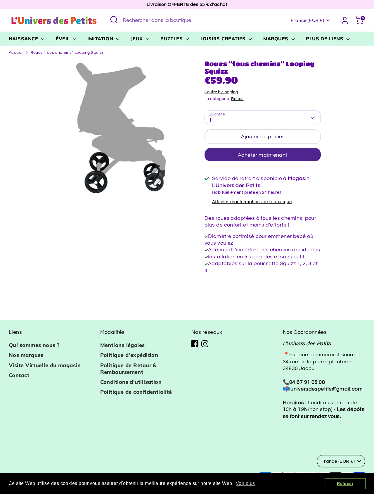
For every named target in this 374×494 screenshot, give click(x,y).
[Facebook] (194, 343)
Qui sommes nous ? (34, 345)
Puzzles (172, 39)
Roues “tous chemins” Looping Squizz (66, 53)
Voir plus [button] (245, 483)
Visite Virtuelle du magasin (45, 365)
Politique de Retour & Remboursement (128, 368)
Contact (19, 375)
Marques (276, 39)
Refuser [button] (345, 483)
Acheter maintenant (263, 155)
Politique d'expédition (129, 355)
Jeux (137, 39)
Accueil (16, 53)
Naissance (24, 39)
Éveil (64, 39)
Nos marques (26, 355)
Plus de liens (325, 39)
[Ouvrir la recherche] (114, 19)
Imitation (101, 39)
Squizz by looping (221, 92)
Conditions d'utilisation (131, 382)
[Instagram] (204, 343)
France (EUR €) (307, 20)
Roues (237, 99)
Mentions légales (122, 345)
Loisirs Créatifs (223, 39)
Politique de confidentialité (136, 391)
